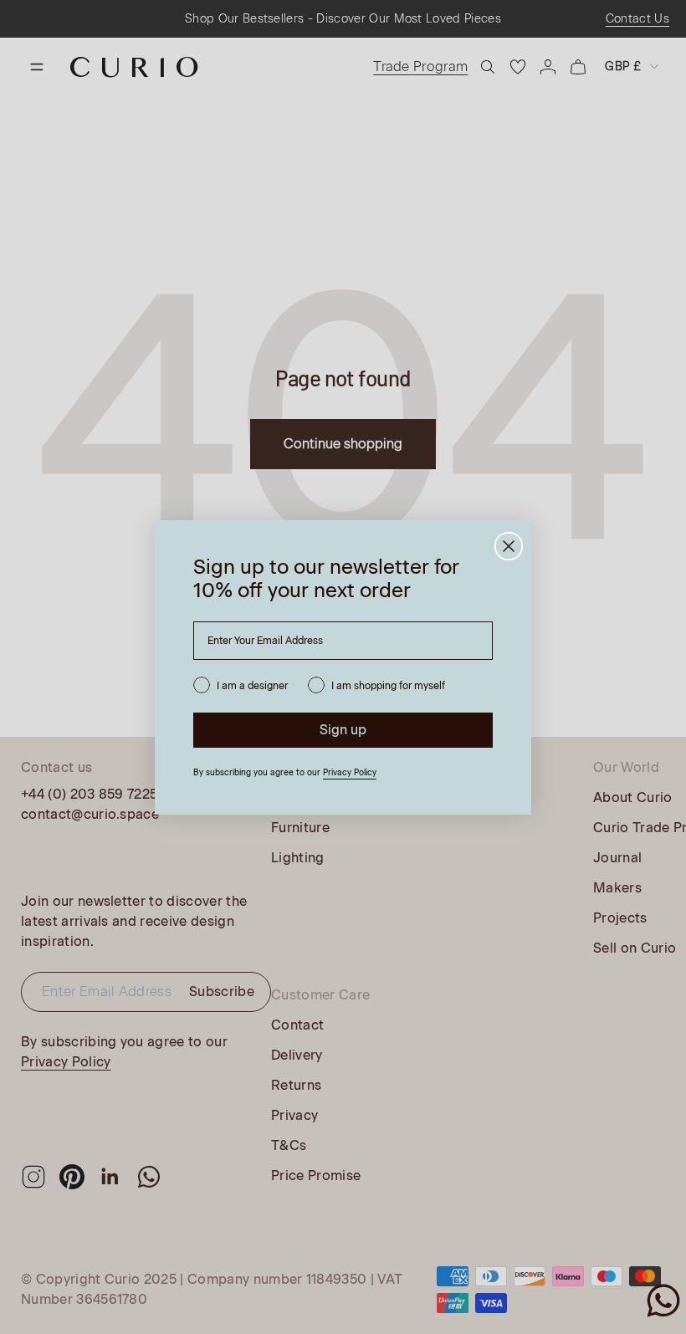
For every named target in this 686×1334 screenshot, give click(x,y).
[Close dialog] (508, 546)
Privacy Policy (349, 772)
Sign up (343, 730)
